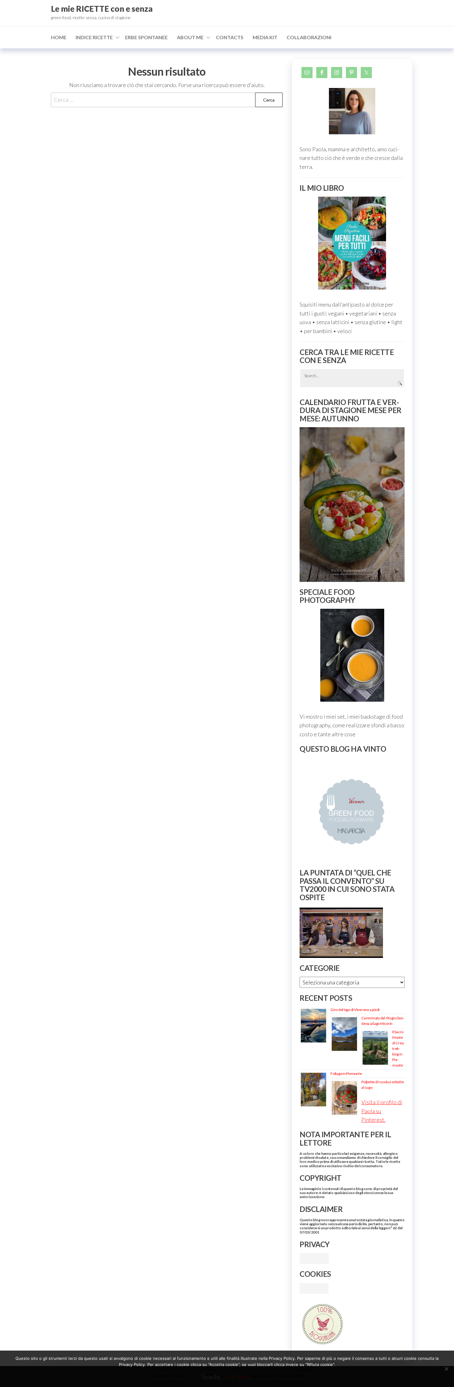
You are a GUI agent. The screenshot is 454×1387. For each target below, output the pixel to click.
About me (190, 37)
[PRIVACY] (314, 1257)
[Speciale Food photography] (352, 655)
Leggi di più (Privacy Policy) (276, 1375)
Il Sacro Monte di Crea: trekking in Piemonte (398, 1048)
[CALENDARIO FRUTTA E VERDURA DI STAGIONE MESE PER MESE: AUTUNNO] (352, 504)
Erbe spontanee (146, 37)
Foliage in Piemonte (346, 1073)
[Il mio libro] (352, 243)
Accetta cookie (168, 1375)
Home (58, 37)
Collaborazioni (309, 37)
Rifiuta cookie (215, 1375)
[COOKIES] (314, 1287)
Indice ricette (94, 37)
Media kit (265, 37)
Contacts (229, 37)
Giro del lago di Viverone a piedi (355, 1009)
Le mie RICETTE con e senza (102, 9)
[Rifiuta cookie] (446, 1369)
